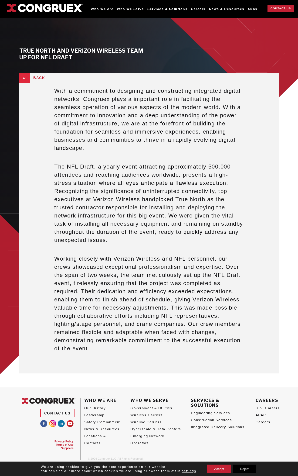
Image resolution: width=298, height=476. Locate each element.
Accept (219, 469)
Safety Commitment (102, 422)
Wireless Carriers (146, 415)
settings (189, 471)
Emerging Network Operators (147, 439)
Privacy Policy (63, 441)
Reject (244, 469)
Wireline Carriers (146, 422)
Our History (95, 408)
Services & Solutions (167, 9)
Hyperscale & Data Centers (155, 429)
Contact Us (281, 8)
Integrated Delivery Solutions (218, 427)
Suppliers (67, 448)
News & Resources (226, 9)
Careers (198, 9)
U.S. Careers (268, 408)
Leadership (94, 415)
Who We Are (102, 9)
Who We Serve (130, 9)
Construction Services (211, 420)
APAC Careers (263, 418)
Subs (252, 9)
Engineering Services (210, 413)
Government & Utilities (151, 408)
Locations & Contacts (95, 439)
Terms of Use (65, 444)
